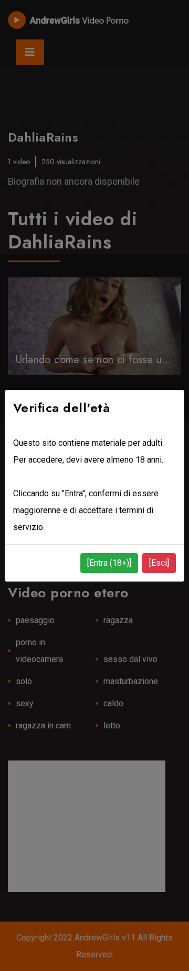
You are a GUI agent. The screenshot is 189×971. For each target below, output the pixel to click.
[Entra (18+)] (109, 563)
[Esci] (159, 563)
